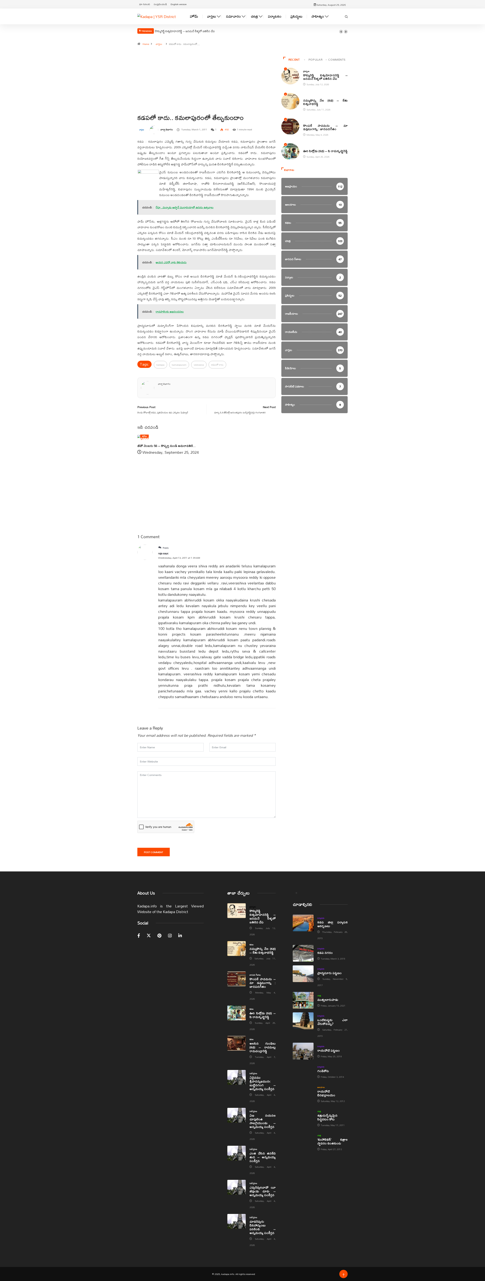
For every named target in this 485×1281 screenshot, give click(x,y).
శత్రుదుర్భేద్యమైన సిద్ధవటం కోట (327, 1117)
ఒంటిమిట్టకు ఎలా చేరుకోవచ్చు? (332, 1022)
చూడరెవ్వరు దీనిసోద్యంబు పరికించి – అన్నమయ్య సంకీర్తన (263, 1227)
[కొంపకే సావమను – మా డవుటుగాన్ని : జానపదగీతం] (236, 978)
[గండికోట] (303, 1071)
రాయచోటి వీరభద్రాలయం (326, 1093)
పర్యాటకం (274, 16)
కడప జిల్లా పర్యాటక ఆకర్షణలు (332, 924)
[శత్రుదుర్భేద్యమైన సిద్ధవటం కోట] (303, 1116)
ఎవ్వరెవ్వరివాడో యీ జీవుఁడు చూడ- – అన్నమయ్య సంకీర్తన (263, 1191)
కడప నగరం (325, 952)
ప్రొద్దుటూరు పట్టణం (329, 973)
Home (146, 43)
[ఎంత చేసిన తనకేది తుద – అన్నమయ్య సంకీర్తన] (236, 1153)
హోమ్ (194, 16)
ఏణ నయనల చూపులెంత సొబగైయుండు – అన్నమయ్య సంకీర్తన (263, 1121)
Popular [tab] (315, 59)
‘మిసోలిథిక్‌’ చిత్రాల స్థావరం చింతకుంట (332, 1141)
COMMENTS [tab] (336, 59)
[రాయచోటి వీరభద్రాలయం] (303, 1092)
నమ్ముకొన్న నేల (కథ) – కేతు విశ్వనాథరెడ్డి (325, 102)
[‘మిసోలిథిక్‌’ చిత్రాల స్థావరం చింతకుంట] (303, 1140)
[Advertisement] (206, 89)
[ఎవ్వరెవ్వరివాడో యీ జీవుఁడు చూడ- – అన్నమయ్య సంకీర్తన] (236, 1187)
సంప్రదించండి (160, 4)
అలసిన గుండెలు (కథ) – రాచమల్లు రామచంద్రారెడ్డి (263, 1047)
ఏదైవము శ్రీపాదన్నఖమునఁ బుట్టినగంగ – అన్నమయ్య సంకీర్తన (263, 1083)
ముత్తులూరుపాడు (327, 999)
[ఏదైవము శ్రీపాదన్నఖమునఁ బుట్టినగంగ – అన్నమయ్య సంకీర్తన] (236, 1077)
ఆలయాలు (321, 1087)
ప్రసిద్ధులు (296, 16)
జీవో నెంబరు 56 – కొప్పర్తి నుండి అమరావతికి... (166, 446)
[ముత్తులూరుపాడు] (303, 1000)
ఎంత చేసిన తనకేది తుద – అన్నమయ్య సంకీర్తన (263, 1157)
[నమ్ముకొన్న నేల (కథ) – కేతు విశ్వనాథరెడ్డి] (236, 948)
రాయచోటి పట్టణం (328, 1050)
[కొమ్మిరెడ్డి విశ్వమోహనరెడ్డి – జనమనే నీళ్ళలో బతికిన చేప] (236, 910)
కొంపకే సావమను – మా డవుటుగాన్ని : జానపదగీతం (325, 127)
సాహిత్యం (317, 16)
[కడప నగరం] (303, 953)
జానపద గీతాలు (308, 122)
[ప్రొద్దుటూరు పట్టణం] (303, 973)
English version (179, 4)
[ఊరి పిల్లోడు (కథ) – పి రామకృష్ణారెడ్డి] (236, 1013)
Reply (165, 547)
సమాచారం (233, 16)
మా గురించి (144, 4)
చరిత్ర (254, 16)
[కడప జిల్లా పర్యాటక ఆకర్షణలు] (303, 923)
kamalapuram (179, 364)
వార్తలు (211, 16)
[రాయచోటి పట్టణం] (303, 1051)
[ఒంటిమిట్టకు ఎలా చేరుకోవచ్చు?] (303, 1020)
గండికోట (323, 1071)
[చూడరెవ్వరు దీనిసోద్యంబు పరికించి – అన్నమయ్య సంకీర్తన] (236, 1221)
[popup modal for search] (346, 16)
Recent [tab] (294, 59)
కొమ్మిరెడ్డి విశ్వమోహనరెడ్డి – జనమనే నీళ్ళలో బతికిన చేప (185, 31)
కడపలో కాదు (217, 364)
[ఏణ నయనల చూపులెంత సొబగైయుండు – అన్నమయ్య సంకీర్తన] (236, 1115)
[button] (341, 32)
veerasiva (199, 364)
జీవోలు (144, 436)
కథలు (305, 96)
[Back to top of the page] (343, 1275)
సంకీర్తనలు (253, 1073)
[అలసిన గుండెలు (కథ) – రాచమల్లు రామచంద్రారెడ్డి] (236, 1043)
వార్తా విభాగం (166, 129)
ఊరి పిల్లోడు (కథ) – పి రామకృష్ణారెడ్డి (325, 151)
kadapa (160, 364)
